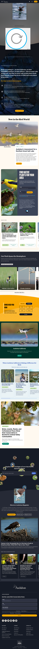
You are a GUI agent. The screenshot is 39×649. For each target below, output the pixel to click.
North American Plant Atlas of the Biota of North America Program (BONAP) (27, 207)
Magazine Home (28, 514)
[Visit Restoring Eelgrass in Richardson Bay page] (7, 383)
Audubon (5, 1)
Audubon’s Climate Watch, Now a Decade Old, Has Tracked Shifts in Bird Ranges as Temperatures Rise (9, 566)
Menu (2, 2)
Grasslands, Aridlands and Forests (30, 245)
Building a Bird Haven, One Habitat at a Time (27, 235)
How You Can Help (19, 110)
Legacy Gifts (28, 633)
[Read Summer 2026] (19, 496)
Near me (29, 1)
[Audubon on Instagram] (3, 621)
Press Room (16, 631)
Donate (35, 1)
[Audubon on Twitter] (8, 621)
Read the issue (20, 514)
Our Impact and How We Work (7, 264)
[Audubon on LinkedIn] (11, 621)
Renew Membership (29, 634)
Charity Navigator (19, 642)
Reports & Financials (5, 635)
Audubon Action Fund (6, 637)
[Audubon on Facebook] (6, 621)
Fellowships (16, 629)
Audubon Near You (29, 627)
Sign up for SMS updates (18, 634)
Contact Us (16, 633)
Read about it (5, 443)
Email (21, 187)
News (18, 146)
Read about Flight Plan (19, 292)
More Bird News (7, 146)
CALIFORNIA (5, 387)
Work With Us (16, 627)
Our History (4, 629)
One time (22, 303)
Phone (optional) (5, 607)
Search (32, 1)
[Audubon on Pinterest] (16, 621)
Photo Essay (23, 576)
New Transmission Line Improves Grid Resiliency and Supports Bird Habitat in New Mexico (9, 235)
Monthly (29, 303)
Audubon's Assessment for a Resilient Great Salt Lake (26, 150)
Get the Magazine (11, 514)
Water (22, 146)
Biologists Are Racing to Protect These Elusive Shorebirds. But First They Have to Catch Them (27, 566)
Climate (4, 576)
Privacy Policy (20, 647)
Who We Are (4, 627)
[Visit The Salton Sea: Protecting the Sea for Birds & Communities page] (21, 383)
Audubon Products (29, 629)
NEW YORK (23, 245)
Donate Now (28, 631)
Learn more (19, 163)
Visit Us (19, 355)
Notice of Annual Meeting (6, 634)
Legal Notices (14, 647)
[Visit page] (20, 413)
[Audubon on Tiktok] (13, 621)
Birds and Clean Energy (13, 245)
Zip (20, 191)
